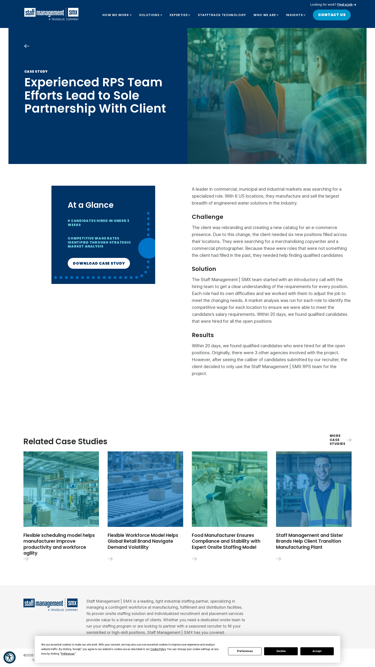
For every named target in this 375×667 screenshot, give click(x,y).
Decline (281, 651)
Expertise (179, 15)
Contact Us (332, 14)
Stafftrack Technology (222, 15)
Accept (317, 651)
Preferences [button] (68, 653)
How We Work (115, 15)
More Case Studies (337, 440)
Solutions (149, 15)
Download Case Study (99, 263)
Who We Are (264, 15)
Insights (294, 15)
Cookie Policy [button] (158, 649)
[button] (9, 657)
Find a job (345, 4)
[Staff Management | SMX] (51, 14)
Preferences (245, 651)
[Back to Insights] (26, 46)
